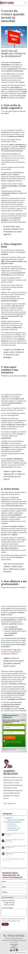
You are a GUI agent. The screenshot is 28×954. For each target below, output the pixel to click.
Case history (11, 824)
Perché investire (13, 830)
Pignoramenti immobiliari (16, 820)
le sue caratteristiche (15, 156)
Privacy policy (14, 942)
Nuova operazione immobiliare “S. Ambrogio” (15, 859)
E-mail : (5, 730)
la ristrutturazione (18, 158)
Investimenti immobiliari (12, 822)
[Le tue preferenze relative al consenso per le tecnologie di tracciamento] (20, 952)
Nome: (4, 725)
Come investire (12, 826)
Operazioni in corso (13, 828)
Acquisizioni (8, 818)
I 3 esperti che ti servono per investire (11, 653)
